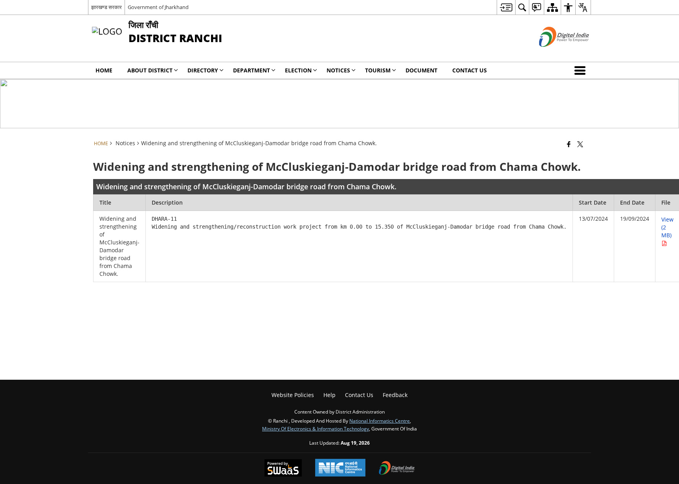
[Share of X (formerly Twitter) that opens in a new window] (580, 144)
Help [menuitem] (329, 395)
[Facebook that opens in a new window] (569, 144)
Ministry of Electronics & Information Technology (315, 428)
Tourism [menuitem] (378, 70)
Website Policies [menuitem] (293, 395)
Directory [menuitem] (202, 70)
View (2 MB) (667, 227)
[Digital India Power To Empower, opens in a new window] (397, 468)
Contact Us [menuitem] (469, 70)
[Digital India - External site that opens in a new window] (554, 53)
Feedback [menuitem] (395, 395)
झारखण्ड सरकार (106, 7)
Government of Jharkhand (158, 7)
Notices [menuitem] (338, 70)
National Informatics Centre (379, 420)
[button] (581, 70)
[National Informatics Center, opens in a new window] (340, 468)
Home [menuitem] (103, 70)
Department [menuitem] (251, 70)
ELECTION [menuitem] (298, 70)
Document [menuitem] (421, 70)
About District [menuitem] (150, 70)
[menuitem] (506, 7)
